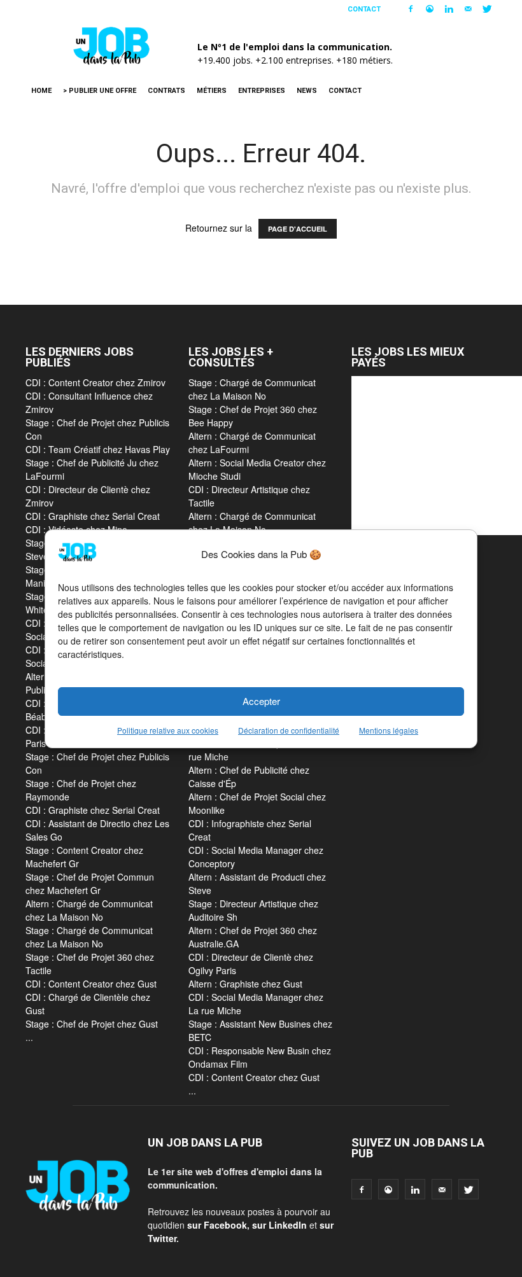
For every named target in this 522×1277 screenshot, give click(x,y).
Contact (364, 9)
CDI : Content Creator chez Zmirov (95, 382)
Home (41, 91)
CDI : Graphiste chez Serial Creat (92, 516)
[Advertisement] (436, 455)
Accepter (261, 701)
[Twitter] (487, 9)
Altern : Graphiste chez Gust (245, 983)
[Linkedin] (448, 9)
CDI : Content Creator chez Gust (91, 983)
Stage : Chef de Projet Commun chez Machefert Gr (89, 883)
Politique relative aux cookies (167, 730)
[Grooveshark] (429, 9)
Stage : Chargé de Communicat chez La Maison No (89, 937)
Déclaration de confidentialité (288, 730)
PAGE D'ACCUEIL (297, 229)
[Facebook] (410, 9)
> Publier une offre (99, 91)
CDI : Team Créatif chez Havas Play (97, 449)
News (307, 91)
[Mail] (467, 9)
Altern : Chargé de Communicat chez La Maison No (89, 910)
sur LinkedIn (279, 1224)
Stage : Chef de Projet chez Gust (91, 1023)
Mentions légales (388, 730)
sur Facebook (217, 1224)
